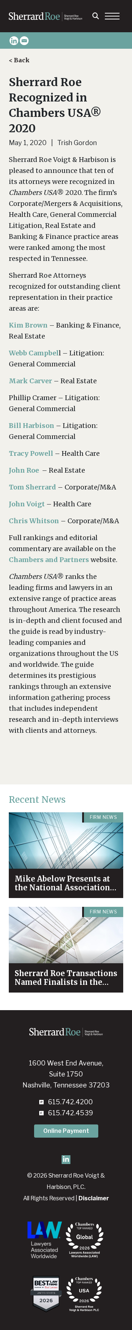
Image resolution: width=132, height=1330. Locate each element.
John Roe (24, 470)
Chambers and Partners (49, 559)
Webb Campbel (34, 353)
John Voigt (27, 504)
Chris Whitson (34, 521)
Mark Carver (30, 381)
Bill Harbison (31, 425)
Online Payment (66, 1130)
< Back (19, 60)
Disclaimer (93, 1198)
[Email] (24, 40)
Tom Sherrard (32, 487)
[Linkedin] (14, 40)
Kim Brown (28, 325)
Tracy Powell (31, 453)
